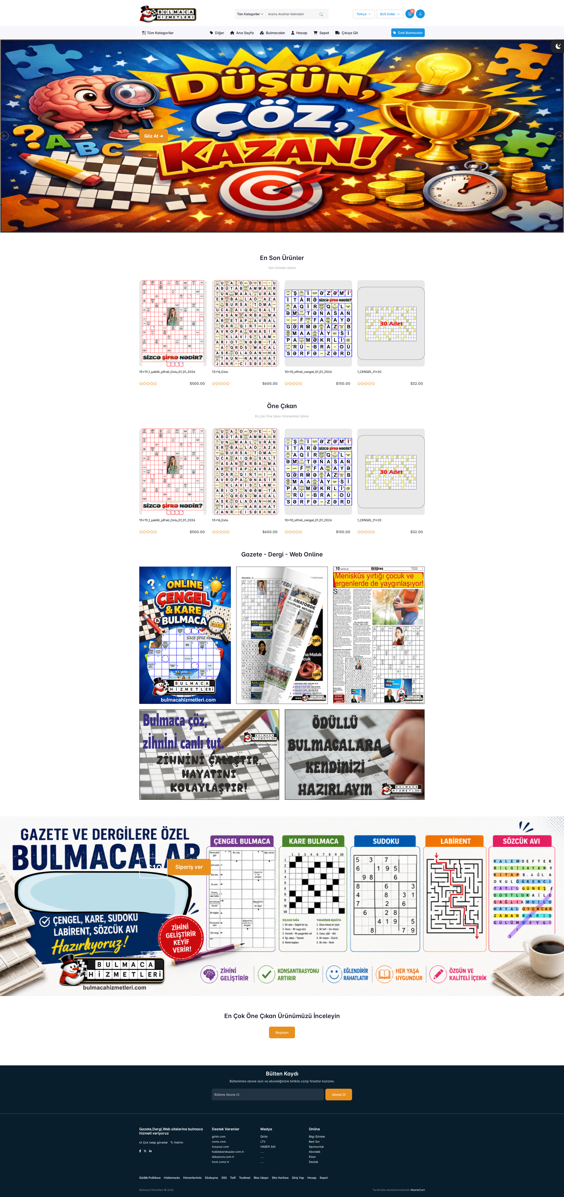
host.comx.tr (220, 1165)
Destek (313, 1165)
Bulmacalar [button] (275, 33)
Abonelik (314, 1154)
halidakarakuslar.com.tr (228, 1154)
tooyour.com (220, 1149)
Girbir (264, 1140)
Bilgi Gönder (317, 1140)
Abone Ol (338, 1097)
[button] (409, 13)
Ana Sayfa (244, 33)
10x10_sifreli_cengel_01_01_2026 (308, 375)
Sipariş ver (189, 870)
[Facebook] (140, 1154)
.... (262, 1154)
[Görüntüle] (144, 363)
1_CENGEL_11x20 (369, 375)
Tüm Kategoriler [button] (160, 33)
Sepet (324, 33)
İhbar (312, 1160)
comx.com (219, 1144)
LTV (262, 1144)
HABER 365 (268, 1149)
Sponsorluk (316, 1149)
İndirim (178, 1145)
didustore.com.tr (223, 1160)
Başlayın (282, 1036)
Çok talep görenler (155, 1145)
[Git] (321, 15)
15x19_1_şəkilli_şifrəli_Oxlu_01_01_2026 (167, 375)
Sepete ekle (193, 364)
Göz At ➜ (284, 136)
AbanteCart (417, 1193)
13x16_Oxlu (220, 375)
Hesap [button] (301, 33)
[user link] (420, 13)
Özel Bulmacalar (410, 33)
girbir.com (218, 1140)
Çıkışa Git (349, 33)
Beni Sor (314, 1144)
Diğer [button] (219, 33)
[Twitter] (145, 1154)
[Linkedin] (150, 1154)
